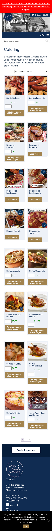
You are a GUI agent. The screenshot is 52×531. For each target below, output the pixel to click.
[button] (42, 35)
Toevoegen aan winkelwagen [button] (14, 112)
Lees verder (35, 153)
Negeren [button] (26, 9)
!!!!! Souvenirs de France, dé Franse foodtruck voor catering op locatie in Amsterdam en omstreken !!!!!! (26, 5)
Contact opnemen (26, 450)
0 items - (41, 15)
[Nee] (48, 521)
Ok (26, 526)
